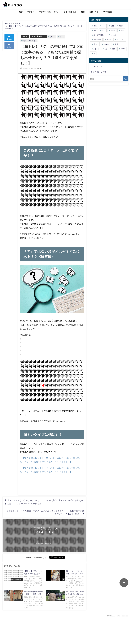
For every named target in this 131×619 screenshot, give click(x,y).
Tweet (9, 39)
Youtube (106, 44)
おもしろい (120, 39)
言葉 (95, 26)
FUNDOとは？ (96, 66)
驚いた (96, 44)
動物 (83, 12)
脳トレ (62, 37)
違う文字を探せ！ (38, 36)
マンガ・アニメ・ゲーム (49, 12)
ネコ (103, 30)
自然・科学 (93, 12)
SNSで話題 (107, 12)
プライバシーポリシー (99, 72)
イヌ (103, 26)
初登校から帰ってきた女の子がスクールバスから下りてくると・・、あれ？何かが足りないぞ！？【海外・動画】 (45, 512)
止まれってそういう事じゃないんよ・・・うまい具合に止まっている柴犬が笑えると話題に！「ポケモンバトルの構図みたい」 (44, 501)
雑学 (21, 12)
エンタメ (30, 12)
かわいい (97, 49)
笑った (109, 39)
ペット (113, 30)
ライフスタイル (70, 12)
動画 (113, 49)
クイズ (24, 36)
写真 (95, 30)
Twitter (123, 49)
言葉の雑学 (97, 39)
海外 (116, 44)
